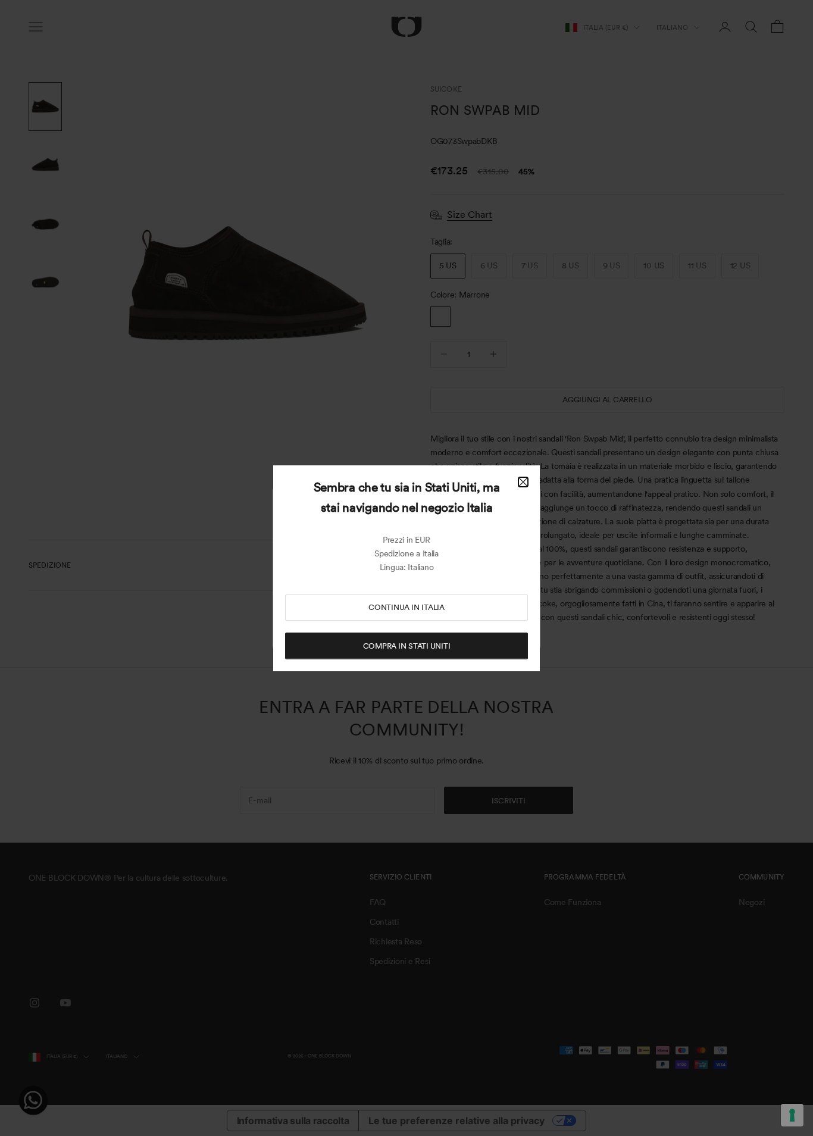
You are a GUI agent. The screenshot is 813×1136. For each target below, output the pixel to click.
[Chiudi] (523, 482)
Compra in (407, 645)
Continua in (406, 607)
